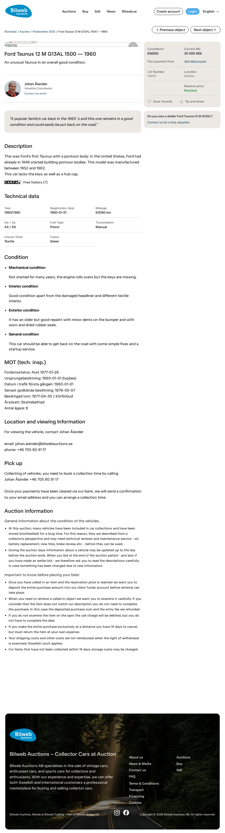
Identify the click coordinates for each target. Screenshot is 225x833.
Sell (97, 11)
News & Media (140, 764)
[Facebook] (126, 812)
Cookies (135, 803)
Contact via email (35, 93)
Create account (168, 11)
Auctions (69, 11)
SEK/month (195, 62)
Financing (136, 796)
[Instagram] (117, 812)
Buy (85, 11)
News (111, 11)
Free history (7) (35, 182)
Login (192, 11)
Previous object (170, 29)
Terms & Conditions (144, 783)
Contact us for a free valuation (168, 122)
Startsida (10, 31)
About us (136, 757)
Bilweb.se (129, 11)
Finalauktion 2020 (44, 31)
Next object (205, 29)
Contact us (137, 770)
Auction (24, 31)
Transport (136, 790)
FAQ (132, 776)
